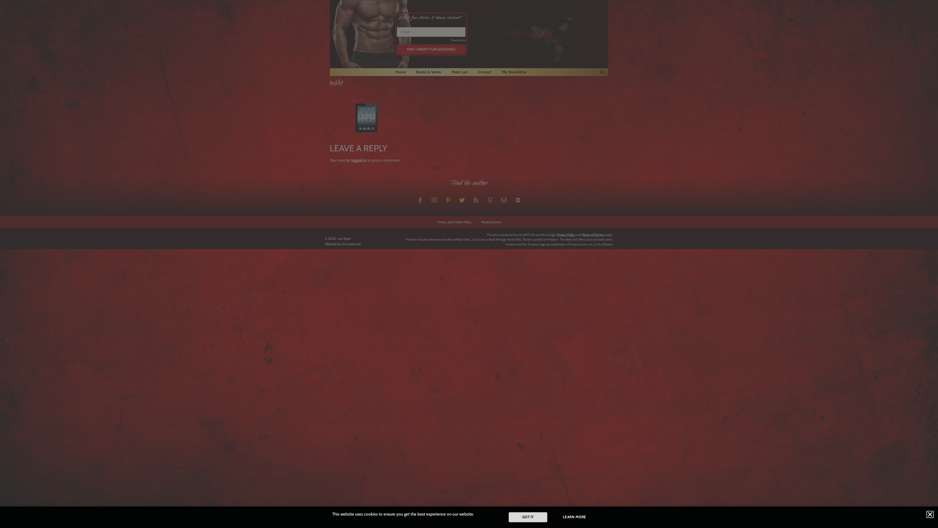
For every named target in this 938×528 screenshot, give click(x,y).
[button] (930, 514)
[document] (469, 264)
